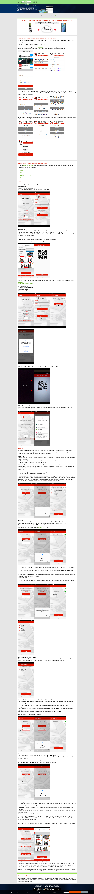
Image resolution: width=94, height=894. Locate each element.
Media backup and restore (26, 175)
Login (21, 170)
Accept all (73, 892)
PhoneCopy (20, 282)
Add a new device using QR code (25, 283)
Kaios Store (40, 47)
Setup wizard (23, 172)
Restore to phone (24, 177)
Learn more (66, 892)
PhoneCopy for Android (28, 165)
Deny (79, 892)
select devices (55, 15)
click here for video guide (41, 23)
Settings (84, 892)
